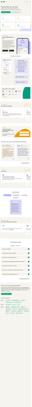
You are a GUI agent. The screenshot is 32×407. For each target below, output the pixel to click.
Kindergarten (8, 304)
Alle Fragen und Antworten (24, 278)
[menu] (29, 1)
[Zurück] (27, 119)
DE (26, 1)
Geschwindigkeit (24, 195)
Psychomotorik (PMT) (9, 302)
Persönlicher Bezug (16, 195)
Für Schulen (26, 105)
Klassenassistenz (17, 302)
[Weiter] (28, 119)
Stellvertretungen (22, 289)
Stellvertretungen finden (6, 12)
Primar (14, 304)
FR (24, 1)
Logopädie (22, 300)
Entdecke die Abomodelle (24, 132)
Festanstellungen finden (16, 12)
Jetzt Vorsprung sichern (6, 293)
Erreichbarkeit (15, 197)
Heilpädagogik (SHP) (15, 300)
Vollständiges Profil (7, 195)
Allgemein (12, 245)
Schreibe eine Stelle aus (24, 134)
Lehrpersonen (18, 245)
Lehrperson (7, 300)
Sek (18, 304)
